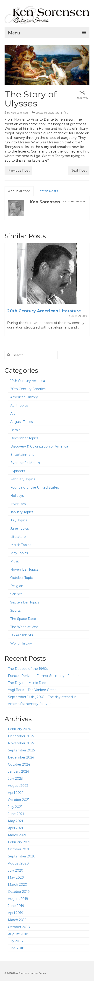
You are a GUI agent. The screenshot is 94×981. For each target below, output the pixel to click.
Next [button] (85, 291)
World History (21, 643)
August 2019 (18, 899)
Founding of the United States (34, 487)
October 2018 (19, 927)
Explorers (17, 471)
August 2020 (18, 863)
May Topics (19, 553)
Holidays (17, 496)
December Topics (24, 438)
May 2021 (15, 821)
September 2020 (21, 856)
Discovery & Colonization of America (39, 446)
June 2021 (16, 814)
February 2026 (19, 729)
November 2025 (21, 743)
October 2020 (19, 849)
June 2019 (16, 906)
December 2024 (21, 757)
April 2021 (15, 828)
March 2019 (17, 920)
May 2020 (16, 877)
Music (15, 561)
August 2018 (18, 934)
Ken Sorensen (19, 112)
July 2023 (15, 779)
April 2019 (15, 913)
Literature (53, 112)
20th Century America (28, 389)
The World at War (24, 627)
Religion (16, 586)
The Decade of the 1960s (28, 669)
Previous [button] (9, 291)
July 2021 (15, 807)
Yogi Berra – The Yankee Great (32, 690)
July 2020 (15, 870)
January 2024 (18, 771)
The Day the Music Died (27, 683)
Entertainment (22, 455)
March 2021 (17, 835)
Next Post (78, 170)
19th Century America (27, 381)
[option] (47, 292)
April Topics (19, 405)
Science (16, 594)
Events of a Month (25, 463)
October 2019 (19, 892)
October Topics (22, 578)
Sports (15, 610)
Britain (15, 430)
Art (12, 414)
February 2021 (19, 842)
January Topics (21, 512)
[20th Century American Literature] (47, 273)
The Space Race (23, 619)
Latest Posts (48, 191)
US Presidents (21, 635)
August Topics (21, 422)
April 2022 (16, 793)
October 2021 (18, 800)
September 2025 (21, 750)
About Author (19, 191)
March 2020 (17, 885)
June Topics (19, 528)
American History (24, 397)
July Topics (18, 520)
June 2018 (16, 948)
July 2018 (15, 941)
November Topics (24, 569)
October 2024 (19, 764)
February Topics (22, 479)
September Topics (24, 602)
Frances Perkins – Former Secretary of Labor (43, 676)
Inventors (18, 504)
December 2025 (21, 736)
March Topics (20, 545)
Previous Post (18, 170)
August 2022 (18, 786)
